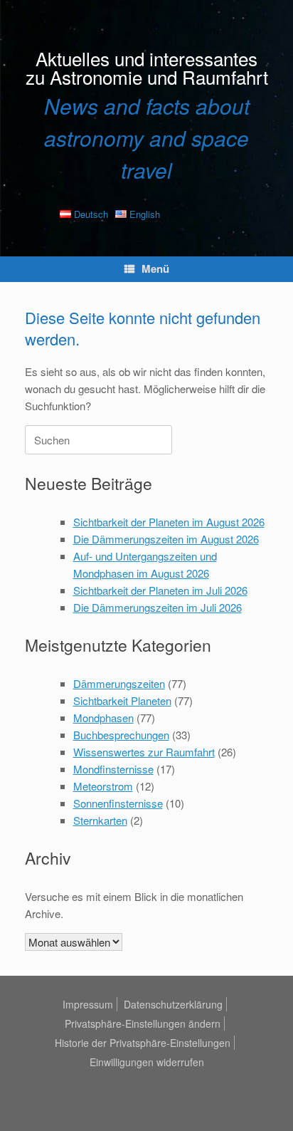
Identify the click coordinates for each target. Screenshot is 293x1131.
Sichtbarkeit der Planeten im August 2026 (169, 521)
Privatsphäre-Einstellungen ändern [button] (142, 1023)
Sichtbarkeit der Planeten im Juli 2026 (160, 590)
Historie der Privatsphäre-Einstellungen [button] (142, 1043)
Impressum (88, 1004)
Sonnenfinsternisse (118, 803)
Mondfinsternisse (113, 768)
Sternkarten (100, 820)
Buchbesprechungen (121, 734)
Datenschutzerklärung (173, 1004)
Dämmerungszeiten (119, 683)
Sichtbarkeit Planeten (122, 700)
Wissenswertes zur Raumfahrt (144, 751)
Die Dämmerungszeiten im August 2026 (166, 538)
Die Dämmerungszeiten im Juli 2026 (157, 607)
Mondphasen (103, 717)
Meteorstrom (103, 785)
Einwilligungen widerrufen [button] (147, 1062)
